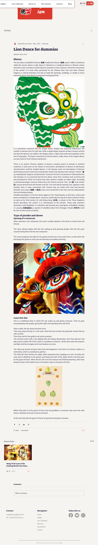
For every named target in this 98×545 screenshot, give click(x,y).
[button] (91, 30)
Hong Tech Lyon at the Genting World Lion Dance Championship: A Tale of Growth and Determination (17, 464)
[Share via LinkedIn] (24, 424)
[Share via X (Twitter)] (19, 424)
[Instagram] (83, 515)
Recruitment (41, 527)
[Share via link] (28, 424)
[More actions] (83, 44)
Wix (61, 542)
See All (92, 441)
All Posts (7, 31)
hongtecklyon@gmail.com (15, 515)
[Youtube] (77, 515)
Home (39, 515)
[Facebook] (71, 515)
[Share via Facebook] (14, 424)
